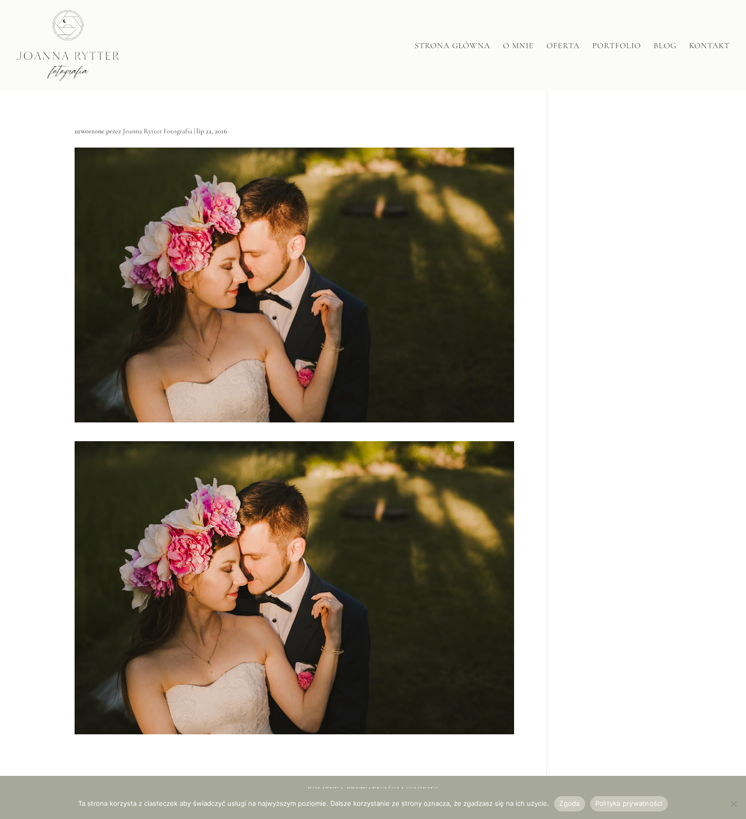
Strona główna (452, 46)
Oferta (563, 46)
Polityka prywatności (629, 803)
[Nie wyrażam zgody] (733, 804)
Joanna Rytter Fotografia (157, 131)
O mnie (518, 46)
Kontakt (709, 46)
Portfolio (616, 46)
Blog (665, 46)
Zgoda (569, 803)
